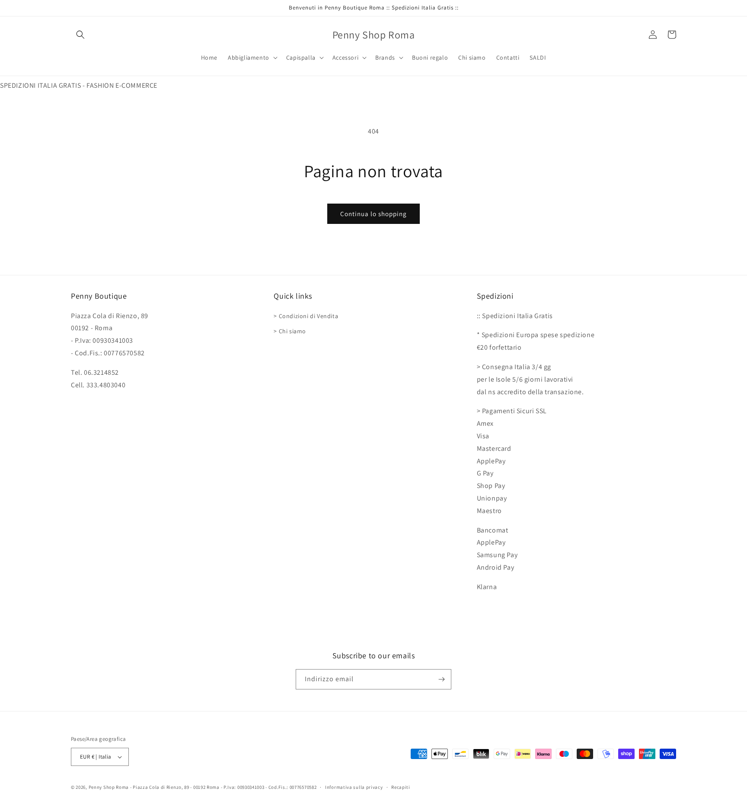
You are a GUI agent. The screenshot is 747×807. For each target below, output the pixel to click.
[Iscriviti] (441, 679)
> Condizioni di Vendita (306, 316)
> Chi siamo (290, 331)
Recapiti (400, 787)
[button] (80, 34)
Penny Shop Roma (109, 787)
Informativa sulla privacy (354, 787)
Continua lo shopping (373, 214)
